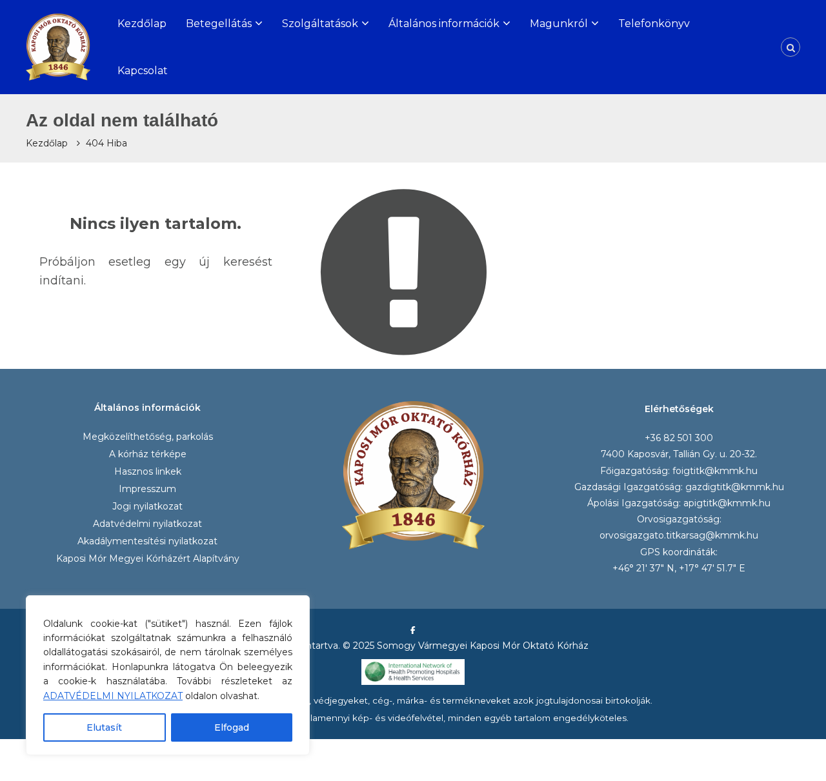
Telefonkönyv (654, 23)
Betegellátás (219, 23)
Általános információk (443, 23)
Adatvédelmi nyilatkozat (147, 523)
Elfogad (231, 727)
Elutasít (104, 727)
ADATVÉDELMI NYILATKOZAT (113, 696)
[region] (168, 675)
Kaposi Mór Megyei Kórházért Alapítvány (147, 558)
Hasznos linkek (147, 471)
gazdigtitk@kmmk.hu (734, 487)
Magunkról (559, 23)
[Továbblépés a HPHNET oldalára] (413, 671)
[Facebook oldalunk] (413, 630)
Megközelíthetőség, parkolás (148, 436)
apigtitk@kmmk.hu (727, 503)
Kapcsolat (142, 70)
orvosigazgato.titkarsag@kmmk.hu (678, 535)
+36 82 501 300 (679, 438)
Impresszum (147, 489)
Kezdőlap (141, 23)
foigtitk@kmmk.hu (715, 471)
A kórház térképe (147, 454)
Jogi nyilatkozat (147, 506)
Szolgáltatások (320, 23)
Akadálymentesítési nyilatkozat (147, 541)
